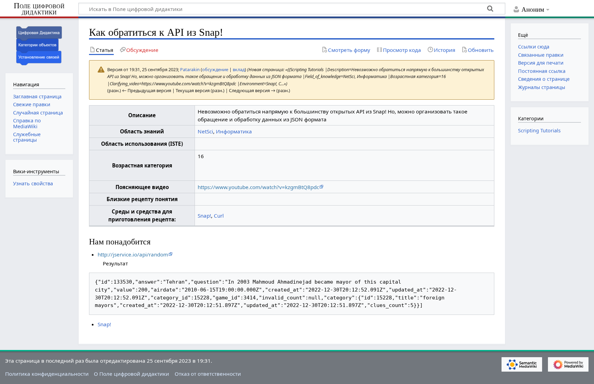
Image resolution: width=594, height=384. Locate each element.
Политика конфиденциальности (47, 373)
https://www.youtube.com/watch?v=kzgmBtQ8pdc (258, 187)
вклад (239, 69)
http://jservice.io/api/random (133, 254)
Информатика (234, 131)
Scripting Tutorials (539, 130)
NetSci (205, 131)
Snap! (204, 215)
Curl (219, 215)
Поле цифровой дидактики (39, 9)
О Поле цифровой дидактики (131, 373)
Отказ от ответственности (208, 373)
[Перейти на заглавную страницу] (39, 45)
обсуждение (215, 69)
